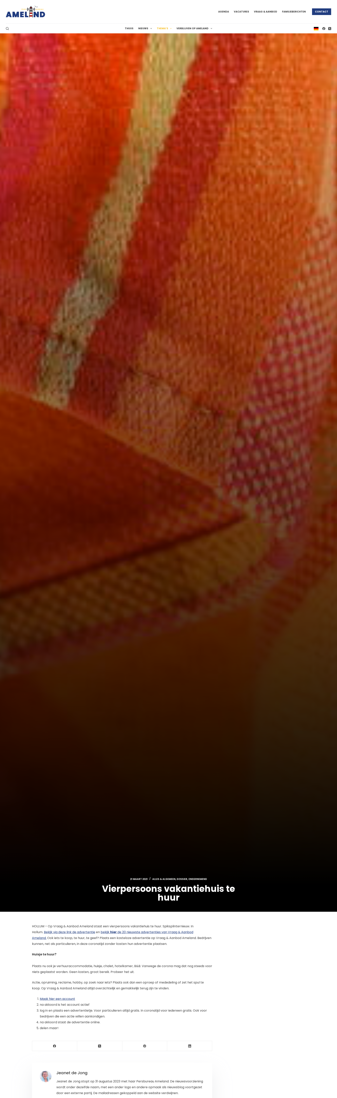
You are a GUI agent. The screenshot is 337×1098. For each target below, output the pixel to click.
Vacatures (241, 11)
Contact (321, 11)
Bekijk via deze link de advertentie (69, 932)
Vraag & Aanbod (265, 11)
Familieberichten (294, 11)
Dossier (182, 879)
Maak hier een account (57, 999)
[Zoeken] (7, 28)
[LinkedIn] (189, 1046)
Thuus (129, 28)
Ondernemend (197, 879)
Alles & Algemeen (164, 879)
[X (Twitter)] (329, 28)
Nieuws (143, 28)
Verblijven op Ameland (192, 28)
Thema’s (162, 28)
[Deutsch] (316, 28)
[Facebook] (323, 28)
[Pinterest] (144, 1046)
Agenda (223, 11)
